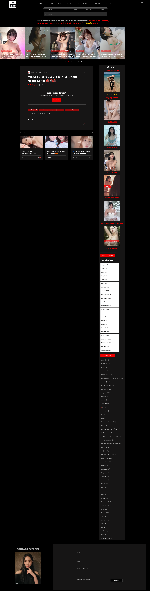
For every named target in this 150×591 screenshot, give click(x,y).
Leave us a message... (83, 568)
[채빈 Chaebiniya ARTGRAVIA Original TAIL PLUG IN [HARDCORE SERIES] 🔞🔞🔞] (31, 142)
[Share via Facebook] (28, 119)
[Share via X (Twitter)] (32, 119)
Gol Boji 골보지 (46, 113)
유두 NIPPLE (80, 51)
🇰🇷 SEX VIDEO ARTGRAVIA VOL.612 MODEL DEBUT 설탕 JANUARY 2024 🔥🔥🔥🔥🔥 (82, 152)
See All (91, 132)
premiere (60, 110)
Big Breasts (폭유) (36, 113)
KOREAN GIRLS (106, 51)
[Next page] (84, 62)
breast (42, 110)
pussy (54, 110)
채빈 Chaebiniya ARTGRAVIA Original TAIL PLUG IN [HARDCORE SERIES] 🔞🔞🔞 (31, 152)
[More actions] (85, 72)
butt (76, 110)
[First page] (61, 62)
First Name (80, 553)
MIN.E (28, 51)
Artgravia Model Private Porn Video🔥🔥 (56, 152)
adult (30, 110)
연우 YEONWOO (6, 51)
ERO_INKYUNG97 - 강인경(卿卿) (60, 51)
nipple (48, 110)
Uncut (29, 113)
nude (35, 110)
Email (78, 561)
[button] (86, 3)
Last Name (104, 553)
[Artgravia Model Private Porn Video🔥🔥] (56, 142)
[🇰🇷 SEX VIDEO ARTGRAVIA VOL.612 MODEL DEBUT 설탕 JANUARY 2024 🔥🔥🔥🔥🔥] (82, 142)
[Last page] (88, 62)
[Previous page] (65, 62)
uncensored (69, 110)
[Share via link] (36, 119)
